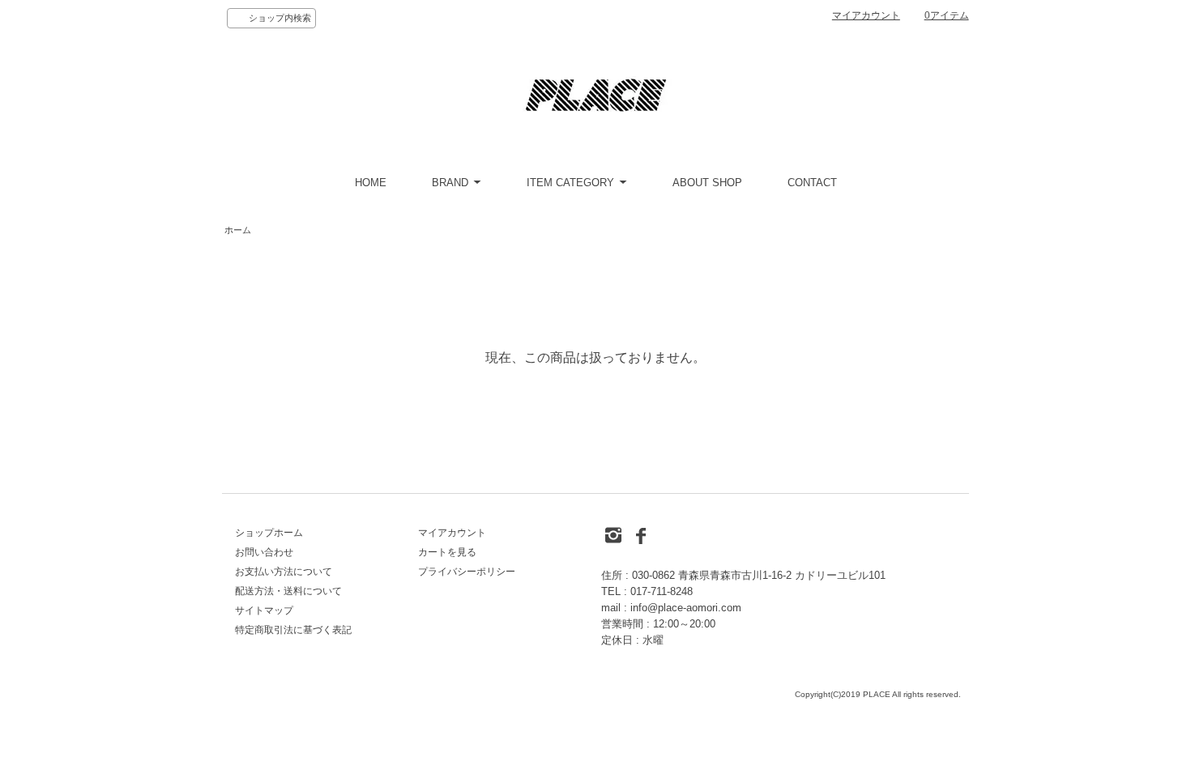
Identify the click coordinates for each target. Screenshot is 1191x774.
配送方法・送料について (288, 591)
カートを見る (447, 552)
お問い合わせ (264, 552)
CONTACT (812, 182)
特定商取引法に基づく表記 (293, 630)
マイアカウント (866, 15)
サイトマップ (264, 610)
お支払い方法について (283, 571)
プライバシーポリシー (466, 571)
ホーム (237, 230)
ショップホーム (269, 532)
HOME (370, 182)
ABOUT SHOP (707, 182)
